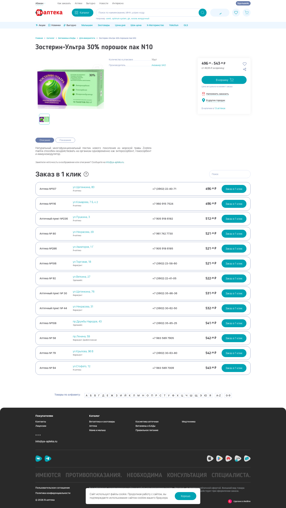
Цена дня (120, 25)
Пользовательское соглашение (52, 487)
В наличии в (213, 108)
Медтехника (188, 421)
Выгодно (90, 3)
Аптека (93, 426)
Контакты (40, 421)
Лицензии (40, 426)
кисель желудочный (140, 18)
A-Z (218, 395)
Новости (103, 3)
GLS (186, 25)
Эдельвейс (243, 3)
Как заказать (64, 3)
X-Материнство (155, 25)
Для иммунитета (87, 38)
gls (129, 18)
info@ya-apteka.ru (115, 162)
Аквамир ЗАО (159, 65)
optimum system (119, 18)
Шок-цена (136, 25)
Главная (39, 38)
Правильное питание (147, 430)
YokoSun (173, 25)
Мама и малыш (97, 430)
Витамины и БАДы (66, 38)
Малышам (87, 25)
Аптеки (78, 3)
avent (108, 18)
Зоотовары (104, 25)
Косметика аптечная (147, 421)
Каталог (50, 38)
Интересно (118, 3)
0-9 (228, 395)
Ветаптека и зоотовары (102, 421)
